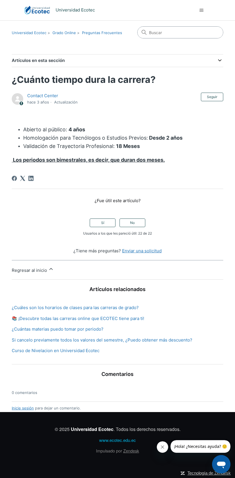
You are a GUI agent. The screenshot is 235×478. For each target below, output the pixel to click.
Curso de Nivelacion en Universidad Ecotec (55, 350)
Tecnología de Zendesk (209, 473)
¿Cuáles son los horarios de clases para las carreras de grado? (75, 307)
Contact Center (42, 95)
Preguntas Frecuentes (102, 32)
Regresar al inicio (30, 270)
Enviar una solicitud (142, 250)
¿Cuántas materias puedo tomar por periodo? (57, 329)
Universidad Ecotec (29, 32)
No (132, 223)
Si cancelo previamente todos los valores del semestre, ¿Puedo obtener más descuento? (102, 340)
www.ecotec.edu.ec (117, 440)
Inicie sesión (23, 408)
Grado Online (64, 32)
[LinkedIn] (31, 178)
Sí (102, 223)
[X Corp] (22, 178)
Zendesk (131, 451)
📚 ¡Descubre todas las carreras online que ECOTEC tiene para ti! (78, 318)
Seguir (212, 97)
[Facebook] (14, 178)
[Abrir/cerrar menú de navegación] (201, 10)
